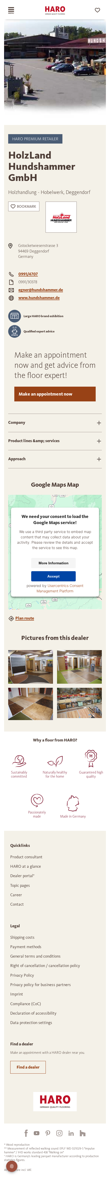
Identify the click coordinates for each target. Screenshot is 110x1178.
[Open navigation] (16, 10)
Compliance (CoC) (25, 1003)
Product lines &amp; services (34, 440)
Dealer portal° (22, 875)
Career (16, 894)
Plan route (24, 618)
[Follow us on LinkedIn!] (68, 1133)
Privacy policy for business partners (40, 984)
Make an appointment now (45, 394)
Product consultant (26, 856)
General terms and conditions (35, 956)
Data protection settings (31, 1022)
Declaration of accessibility (33, 1013)
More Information (54, 563)
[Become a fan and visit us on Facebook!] (23, 1133)
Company (16, 422)
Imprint (16, 994)
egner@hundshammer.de (40, 289)
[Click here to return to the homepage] (55, 10)
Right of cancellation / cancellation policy (45, 965)
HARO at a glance (25, 866)
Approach (17, 458)
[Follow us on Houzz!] (79, 1133)
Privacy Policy (22, 975)
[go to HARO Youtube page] (33, 1133)
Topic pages (20, 885)
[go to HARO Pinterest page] (44, 1133)
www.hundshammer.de (39, 297)
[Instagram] (56, 1133)
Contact (17, 904)
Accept (53, 576)
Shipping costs (22, 937)
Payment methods (25, 946)
